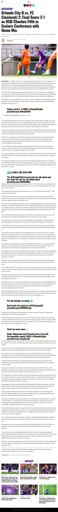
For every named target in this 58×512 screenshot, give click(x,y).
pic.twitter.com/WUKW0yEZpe (19, 307)
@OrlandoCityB (17, 177)
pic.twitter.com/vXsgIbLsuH (18, 338)
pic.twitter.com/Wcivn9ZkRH (18, 111)
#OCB (25, 109)
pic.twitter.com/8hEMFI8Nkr (18, 181)
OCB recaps (19, 455)
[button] (2, 1)
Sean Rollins (10, 40)
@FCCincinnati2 (36, 305)
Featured (12, 455)
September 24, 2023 (25, 115)
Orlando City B (26, 455)
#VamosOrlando (36, 109)
